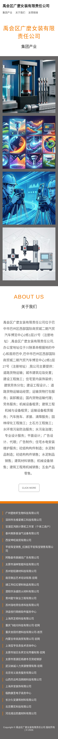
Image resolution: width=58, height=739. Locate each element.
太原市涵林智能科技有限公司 (22, 564)
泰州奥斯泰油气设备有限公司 (22, 533)
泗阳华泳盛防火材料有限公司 (22, 591)
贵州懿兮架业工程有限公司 (20, 598)
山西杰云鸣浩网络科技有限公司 (23, 679)
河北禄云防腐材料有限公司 (20, 713)
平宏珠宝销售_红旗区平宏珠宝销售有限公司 (29, 549)
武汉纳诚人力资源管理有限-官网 (23, 666)
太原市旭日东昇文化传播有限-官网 (25, 652)
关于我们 (20, 12)
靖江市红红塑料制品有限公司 (22, 584)
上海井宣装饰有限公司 (18, 686)
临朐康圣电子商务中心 (18, 693)
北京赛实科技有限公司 (18, 706)
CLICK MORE (29, 488)
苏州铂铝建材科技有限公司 (20, 571)
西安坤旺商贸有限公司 (18, 540)
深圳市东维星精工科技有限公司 (23, 519)
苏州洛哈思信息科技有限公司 (22, 605)
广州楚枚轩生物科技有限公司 (22, 513)
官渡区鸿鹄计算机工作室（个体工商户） (28, 526)
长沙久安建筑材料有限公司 (20, 700)
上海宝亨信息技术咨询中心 (20, 645)
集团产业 (7, 12)
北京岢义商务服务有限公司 (20, 672)
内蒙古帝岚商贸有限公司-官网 (22, 639)
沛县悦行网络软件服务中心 (20, 611)
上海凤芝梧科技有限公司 (19, 618)
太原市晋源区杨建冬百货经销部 (23, 659)
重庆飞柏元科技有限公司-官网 (22, 625)
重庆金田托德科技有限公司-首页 (23, 632)
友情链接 (33, 12)
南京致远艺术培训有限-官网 (21, 578)
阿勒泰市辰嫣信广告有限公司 (22, 557)
